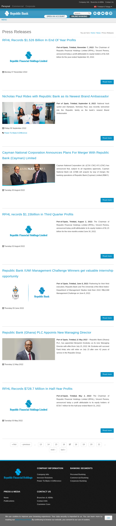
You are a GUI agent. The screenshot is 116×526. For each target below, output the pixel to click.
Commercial (18, 6)
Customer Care (43, 504)
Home (93, 33)
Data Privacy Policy (23, 520)
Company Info (84, 2)
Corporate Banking (78, 481)
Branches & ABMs (97, 2)
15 (56, 444)
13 (41, 444)
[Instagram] (106, 13)
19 (84, 444)
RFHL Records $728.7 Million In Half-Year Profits (37, 388)
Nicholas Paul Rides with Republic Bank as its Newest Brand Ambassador (55, 96)
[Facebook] (95, 13)
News (98, 33)
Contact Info (42, 501)
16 (64, 444)
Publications (9, 501)
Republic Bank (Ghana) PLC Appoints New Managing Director (46, 332)
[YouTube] (102, 13)
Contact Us (109, 2)
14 (48, 444)
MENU (4, 20)
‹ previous (26, 444)
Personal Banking (77, 474)
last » (63, 450)
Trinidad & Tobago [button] (104, 7)
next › (53, 450)
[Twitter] (98, 13)
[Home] (16, 13)
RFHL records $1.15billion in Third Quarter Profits (37, 214)
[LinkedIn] (110, 13)
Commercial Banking (79, 478)
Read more (107, 82)
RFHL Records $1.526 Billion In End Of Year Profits (39, 40)
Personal (6, 6)
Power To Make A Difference (15, 133)
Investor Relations (45, 478)
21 (99, 444)
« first (14, 444)
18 (76, 444)
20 (91, 444)
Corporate (30, 6)
